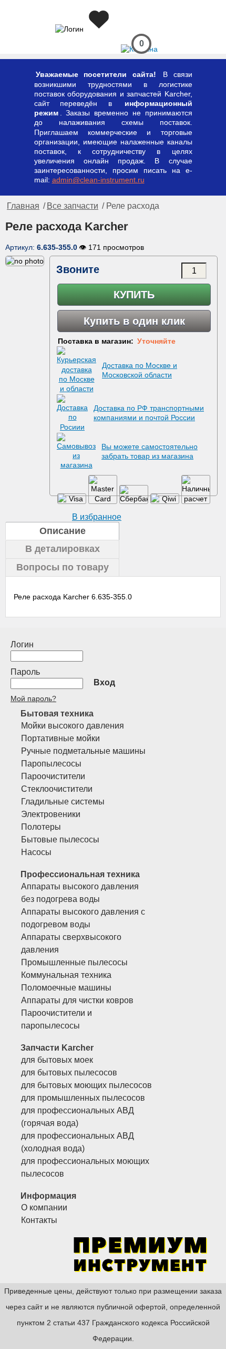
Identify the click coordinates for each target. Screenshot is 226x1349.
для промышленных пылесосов (83, 1097)
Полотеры (41, 826)
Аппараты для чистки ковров (77, 1000)
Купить (134, 294)
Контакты (39, 1220)
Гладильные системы (63, 801)
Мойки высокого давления (72, 725)
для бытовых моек (57, 1059)
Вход (104, 682)
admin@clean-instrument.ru (98, 180)
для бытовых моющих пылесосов (86, 1085)
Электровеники (50, 814)
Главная (23, 205)
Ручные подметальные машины (83, 750)
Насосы (36, 852)
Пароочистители (53, 776)
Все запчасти (72, 205)
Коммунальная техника (66, 974)
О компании (44, 1207)
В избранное (96, 516)
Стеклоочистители (57, 788)
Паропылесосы (51, 763)
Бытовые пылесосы (60, 839)
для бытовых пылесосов (69, 1072)
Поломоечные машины (66, 987)
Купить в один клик (134, 321)
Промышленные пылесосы (74, 962)
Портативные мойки (60, 738)
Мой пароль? (33, 698)
